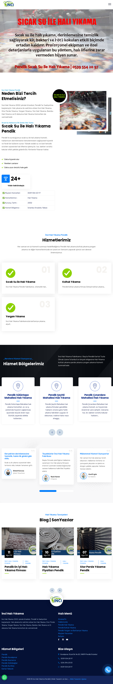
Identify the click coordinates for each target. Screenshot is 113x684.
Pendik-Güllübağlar (10, 663)
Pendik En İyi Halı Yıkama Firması (16, 568)
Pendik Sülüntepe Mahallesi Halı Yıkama (18, 396)
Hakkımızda (63, 622)
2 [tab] (65, 491)
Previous (52, 432)
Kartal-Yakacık (7, 669)
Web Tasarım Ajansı (78, 679)
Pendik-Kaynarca (9, 660)
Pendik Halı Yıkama (66, 625)
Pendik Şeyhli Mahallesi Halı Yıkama (56, 396)
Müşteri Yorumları (65, 633)
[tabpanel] (19, 464)
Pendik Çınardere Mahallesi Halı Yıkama (95, 396)
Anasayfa (62, 619)
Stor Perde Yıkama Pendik (92, 568)
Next (59, 432)
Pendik (4, 654)
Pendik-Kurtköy (8, 666)
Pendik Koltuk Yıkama (67, 628)
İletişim (61, 636)
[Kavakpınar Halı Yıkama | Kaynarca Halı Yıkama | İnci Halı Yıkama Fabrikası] (9, 4)
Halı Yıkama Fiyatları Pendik (53, 568)
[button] (56, 40)
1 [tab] (47, 491)
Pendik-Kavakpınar (9, 657)
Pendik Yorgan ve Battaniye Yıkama (73, 631)
